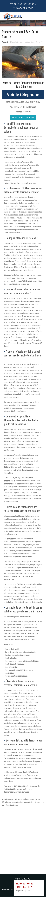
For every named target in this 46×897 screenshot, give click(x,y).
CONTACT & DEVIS (24, 8)
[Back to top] (39, 890)
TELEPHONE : (23, 4)
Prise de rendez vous (23, 117)
